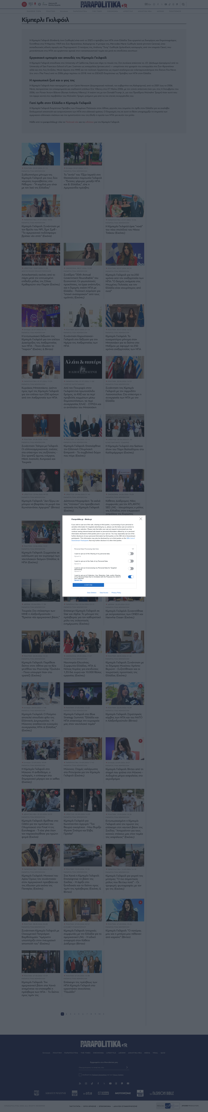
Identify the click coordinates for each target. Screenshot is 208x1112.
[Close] (141, 519)
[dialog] (104, 556)
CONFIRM (88, 585)
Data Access (104, 592)
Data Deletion (91, 592)
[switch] (131, 553)
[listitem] (104, 549)
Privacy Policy (116, 592)
